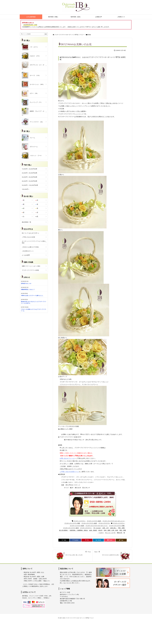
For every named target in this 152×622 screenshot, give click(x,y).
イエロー (101, 532)
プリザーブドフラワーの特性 (30, 270)
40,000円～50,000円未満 (29, 181)
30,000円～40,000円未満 (29, 177)
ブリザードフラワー (79, 521)
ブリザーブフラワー (104, 523)
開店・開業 (123, 530)
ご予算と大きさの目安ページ (69, 472)
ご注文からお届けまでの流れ (30, 247)
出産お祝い (113, 528)
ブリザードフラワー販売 (94, 521)
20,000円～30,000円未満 (29, 173)
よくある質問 (26, 255)
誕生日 (100, 530)
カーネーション (36, 84)
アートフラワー (36, 122)
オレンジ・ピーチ (110, 532)
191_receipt (97, 528)
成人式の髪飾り (63, 530)
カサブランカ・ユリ (33, 67)
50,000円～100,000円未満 (30, 185)
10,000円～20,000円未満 (29, 169)
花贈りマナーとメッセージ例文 (31, 266)
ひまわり (34, 56)
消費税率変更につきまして (28, 289)
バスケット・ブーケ (35, 155)
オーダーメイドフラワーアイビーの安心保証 (34, 242)
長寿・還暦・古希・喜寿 (111, 530)
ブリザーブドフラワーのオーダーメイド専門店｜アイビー (69, 34)
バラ (33, 47)
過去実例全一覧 (26, 222)
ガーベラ (34, 75)
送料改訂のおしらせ (26, 283)
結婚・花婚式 (93, 530)
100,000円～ (26, 189)
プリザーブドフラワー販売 (89, 523)
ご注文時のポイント (28, 251)
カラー (33, 93)
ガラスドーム (33, 146)
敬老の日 (119, 532)
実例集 (89, 34)
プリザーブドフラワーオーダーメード (113, 521)
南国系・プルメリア (33, 113)
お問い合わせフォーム (67, 458)
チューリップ (35, 102)
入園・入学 (105, 528)
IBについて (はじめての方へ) (30, 233)
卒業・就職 (121, 528)
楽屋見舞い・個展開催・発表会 (79, 530)
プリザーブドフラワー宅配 (72, 523)
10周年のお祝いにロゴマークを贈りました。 (32, 295)
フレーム (31, 137)
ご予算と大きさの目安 (28, 237)
